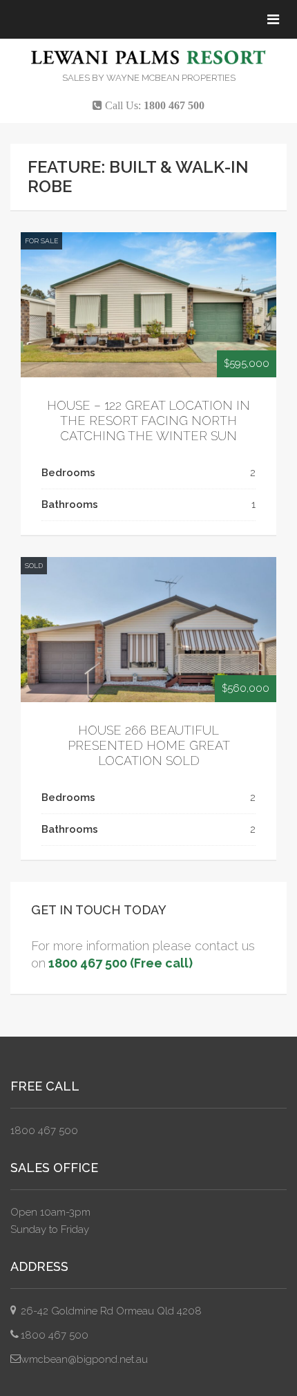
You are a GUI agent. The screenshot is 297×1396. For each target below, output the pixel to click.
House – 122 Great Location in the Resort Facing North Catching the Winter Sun (148, 420)
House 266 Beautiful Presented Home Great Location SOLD (149, 745)
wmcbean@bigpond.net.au (84, 1359)
